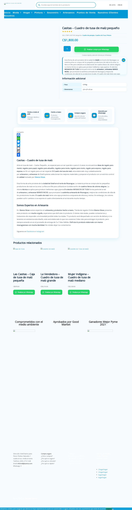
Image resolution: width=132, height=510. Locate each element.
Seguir (105, 469)
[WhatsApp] (66, 138)
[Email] (66, 148)
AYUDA (99, 454)
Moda (16, 13)
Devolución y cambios (76, 459)
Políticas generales (75, 461)
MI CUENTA (107, 454)
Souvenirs (53, 13)
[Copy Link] (66, 151)
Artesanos (69, 13)
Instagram (40, 231)
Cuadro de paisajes (88, 35)
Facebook (30, 231)
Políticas (71, 454)
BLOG (99, 456)
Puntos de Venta (86, 13)
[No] (113, 509)
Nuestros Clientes (108, 13)
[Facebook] (66, 135)
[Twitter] (66, 145)
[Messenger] (66, 141)
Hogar (26, 13)
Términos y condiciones (77, 456)
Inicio (7, 13)
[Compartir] (66, 155)
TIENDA (104, 456)
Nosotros (9, 16)
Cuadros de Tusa (100, 35)
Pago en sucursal (74, 464)
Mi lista (112, 5)
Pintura (38, 13)
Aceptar (108, 509)
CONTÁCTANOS (102, 459)
